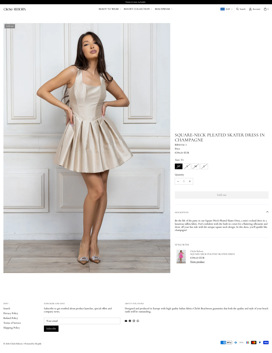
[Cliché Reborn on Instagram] (134, 321)
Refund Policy (10, 318)
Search (6, 308)
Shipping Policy (11, 327)
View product (197, 261)
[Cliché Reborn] (14, 9)
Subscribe (51, 328)
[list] (86, 148)
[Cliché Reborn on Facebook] (130, 321)
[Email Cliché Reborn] (126, 321)
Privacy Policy (10, 313)
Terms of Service (12, 323)
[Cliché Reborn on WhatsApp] (138, 321)
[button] (109, 9)
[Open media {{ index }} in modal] (86, 148)
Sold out (221, 195)
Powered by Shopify (33, 343)
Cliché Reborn (16, 343)
